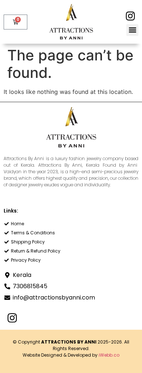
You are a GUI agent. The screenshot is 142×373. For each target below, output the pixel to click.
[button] (132, 30)
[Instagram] (130, 16)
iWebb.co (109, 355)
